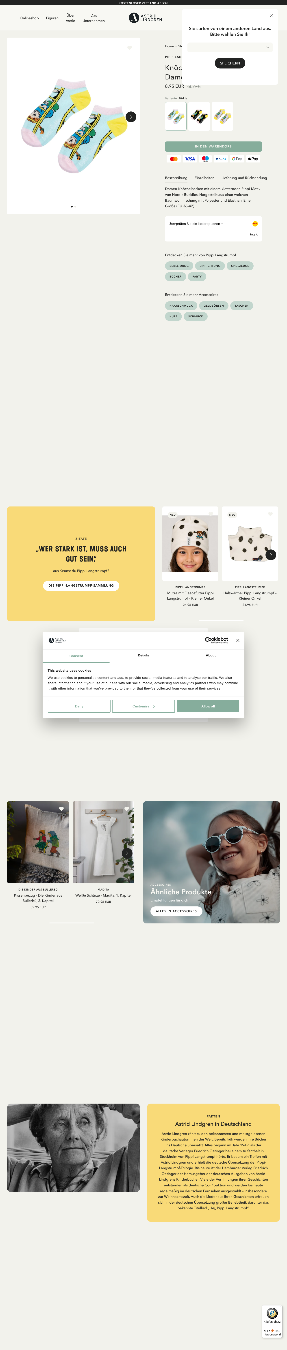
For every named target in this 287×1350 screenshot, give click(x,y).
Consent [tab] (76, 656)
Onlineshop (29, 18)
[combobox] (230, 47)
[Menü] (280, 1308)
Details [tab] (143, 655)
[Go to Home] (145, 18)
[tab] (72, 206)
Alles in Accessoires (176, 911)
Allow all (208, 706)
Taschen (242, 305)
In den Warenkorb (213, 146)
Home (169, 46)
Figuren (52, 18)
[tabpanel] (213, 195)
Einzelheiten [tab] (204, 177)
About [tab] (211, 655)
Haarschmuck (181, 305)
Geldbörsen (214, 305)
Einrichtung (210, 265)
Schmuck (195, 316)
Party (197, 276)
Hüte (173, 316)
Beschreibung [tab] (176, 177)
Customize (141, 706)
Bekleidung (179, 265)
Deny (79, 706)
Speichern (230, 63)
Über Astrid (70, 18)
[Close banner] (237, 640)
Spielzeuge (240, 265)
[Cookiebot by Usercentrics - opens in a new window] (208, 640)
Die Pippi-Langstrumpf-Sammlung (81, 585)
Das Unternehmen (94, 18)
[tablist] (213, 177)
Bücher (176, 276)
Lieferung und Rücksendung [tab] (244, 177)
